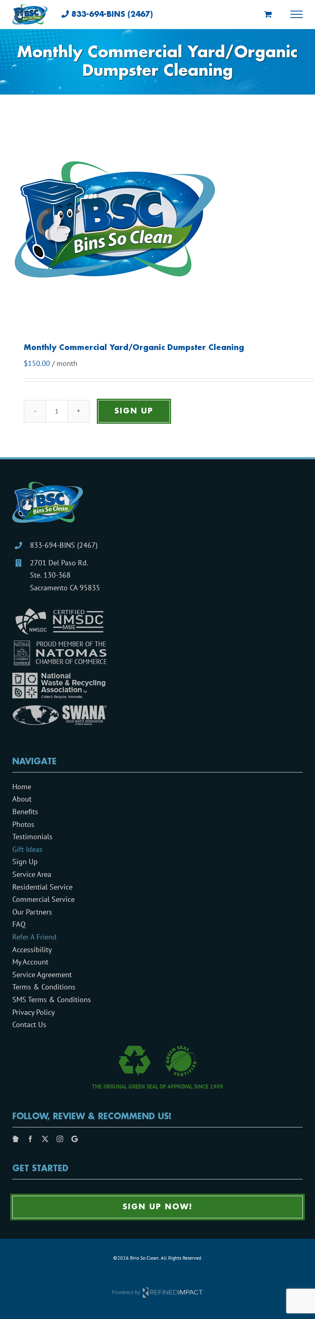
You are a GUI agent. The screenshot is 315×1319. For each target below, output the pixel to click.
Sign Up (133, 411)
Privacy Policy (33, 1012)
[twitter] (45, 1139)
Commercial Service (43, 899)
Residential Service (42, 887)
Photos (23, 824)
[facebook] (30, 1139)
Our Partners (32, 912)
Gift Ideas (27, 849)
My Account (30, 962)
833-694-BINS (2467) (64, 545)
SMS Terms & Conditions (51, 999)
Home (21, 786)
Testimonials (32, 836)
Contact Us (29, 1024)
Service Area (31, 874)
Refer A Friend (34, 937)
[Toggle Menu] (296, 14)
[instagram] (60, 1139)
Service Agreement (42, 974)
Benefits (25, 811)
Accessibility (32, 949)
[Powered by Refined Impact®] (157, 1290)
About (22, 799)
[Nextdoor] (15, 1139)
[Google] (74, 1139)
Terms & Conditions (43, 987)
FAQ (18, 924)
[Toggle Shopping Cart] (268, 14)
